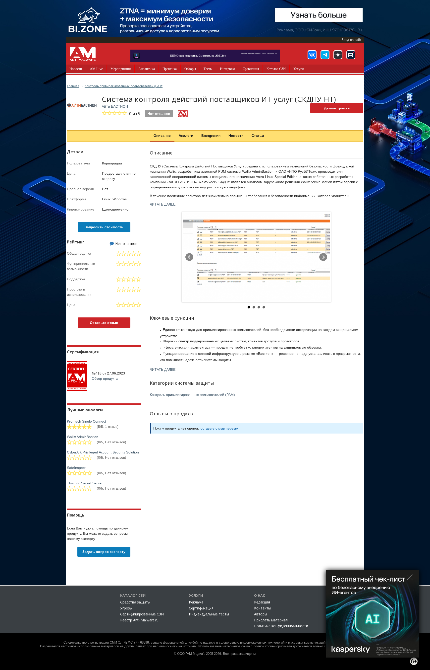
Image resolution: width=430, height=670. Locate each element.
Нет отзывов (159, 114)
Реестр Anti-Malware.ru (139, 620)
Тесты (208, 69)
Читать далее (162, 204)
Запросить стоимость (104, 227)
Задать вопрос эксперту (103, 552)
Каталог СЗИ (276, 69)
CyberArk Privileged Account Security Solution (103, 452)
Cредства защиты (135, 602)
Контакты (262, 608)
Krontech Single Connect (86, 421)
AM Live (96, 69)
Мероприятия (120, 69)
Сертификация (201, 608)
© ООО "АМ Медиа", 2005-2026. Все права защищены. (215, 654)
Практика (169, 69)
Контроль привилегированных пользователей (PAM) (192, 395)
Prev (189, 257)
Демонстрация (337, 108)
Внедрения (210, 136)
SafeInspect (76, 468)
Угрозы (126, 608)
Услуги (298, 69)
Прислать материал (271, 620)
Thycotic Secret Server (85, 483)
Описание (162, 136)
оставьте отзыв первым (219, 428)
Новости (75, 69)
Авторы (260, 614)
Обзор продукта (105, 378)
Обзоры (190, 69)
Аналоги (186, 136)
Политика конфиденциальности (281, 625)
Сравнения (251, 69)
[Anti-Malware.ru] (83, 54)
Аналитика (146, 69)
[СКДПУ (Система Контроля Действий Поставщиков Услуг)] (256, 257)
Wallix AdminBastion (82, 437)
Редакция (262, 602)
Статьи (258, 136)
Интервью (227, 69)
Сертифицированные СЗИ (142, 614)
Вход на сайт (351, 40)
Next (323, 257)
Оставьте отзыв (104, 323)
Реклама (196, 602)
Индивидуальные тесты (209, 614)
